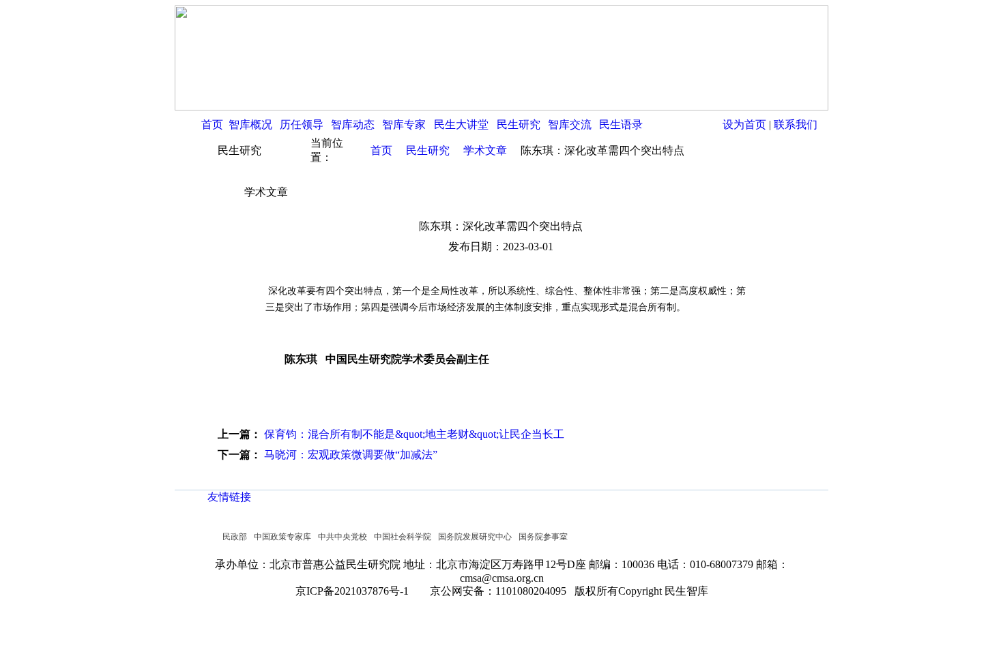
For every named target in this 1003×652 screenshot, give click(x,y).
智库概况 (250, 124)
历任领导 (301, 124)
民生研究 (518, 124)
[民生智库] (501, 107)
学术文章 (485, 150)
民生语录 (621, 124)
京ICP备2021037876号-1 (356, 591)
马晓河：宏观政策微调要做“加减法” (350, 454)
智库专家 (404, 124)
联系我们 (795, 124)
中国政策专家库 (282, 537)
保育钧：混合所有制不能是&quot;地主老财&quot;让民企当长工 (414, 434)
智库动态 (353, 124)
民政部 (234, 537)
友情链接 (229, 497)
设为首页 (744, 124)
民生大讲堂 (461, 124)
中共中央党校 (342, 537)
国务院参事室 (543, 537)
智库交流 (570, 124)
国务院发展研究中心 (475, 537)
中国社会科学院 (402, 537)
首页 (212, 124)
